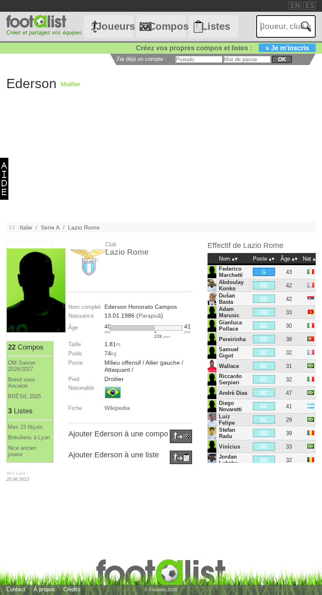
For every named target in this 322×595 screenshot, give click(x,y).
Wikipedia (117, 407)
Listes (215, 26)
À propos (44, 589)
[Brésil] (112, 399)
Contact (15, 589)
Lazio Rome (84, 227)
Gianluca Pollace (230, 325)
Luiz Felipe (227, 419)
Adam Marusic (229, 312)
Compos (166, 26)
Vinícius (229, 447)
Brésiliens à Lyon (29, 437)
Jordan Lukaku (228, 460)
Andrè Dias (233, 393)
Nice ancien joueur (22, 451)
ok (282, 59)
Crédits (71, 589)
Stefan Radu (227, 433)
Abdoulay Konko (231, 285)
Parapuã (149, 315)
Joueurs (114, 26)
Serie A (50, 227)
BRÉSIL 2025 (24, 396)
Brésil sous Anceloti (21, 382)
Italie (26, 227)
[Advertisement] (160, 163)
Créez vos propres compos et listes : (222, 48)
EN (295, 5)
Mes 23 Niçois (25, 427)
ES (309, 5)
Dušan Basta (227, 298)
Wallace (229, 366)
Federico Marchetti (231, 272)
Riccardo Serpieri (230, 379)
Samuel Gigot (229, 352)
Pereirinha (232, 339)
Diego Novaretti (230, 406)
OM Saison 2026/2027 (21, 366)
